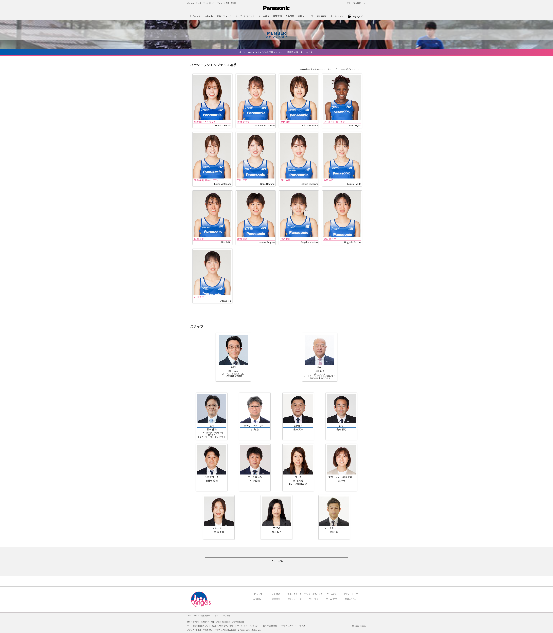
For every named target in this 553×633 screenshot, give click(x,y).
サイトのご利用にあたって (197, 626)
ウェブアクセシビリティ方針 (222, 626)
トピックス (257, 594)
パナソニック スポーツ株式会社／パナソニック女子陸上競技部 (211, 3)
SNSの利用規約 (238, 621)
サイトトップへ (276, 561)
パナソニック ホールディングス (293, 626)
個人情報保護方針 (270, 626)
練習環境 (276, 598)
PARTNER (313, 598)
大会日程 (257, 598)
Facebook (226, 621)
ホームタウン (332, 598)
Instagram (205, 621)
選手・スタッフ (294, 594)
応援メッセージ (294, 598)
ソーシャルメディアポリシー (248, 626)
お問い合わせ (351, 598)
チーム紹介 (332, 594)
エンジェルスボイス (313, 594)
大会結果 (276, 594)
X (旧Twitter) (216, 621)
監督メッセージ (351, 594)
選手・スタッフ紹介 (222, 615)
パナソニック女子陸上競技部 (198, 615)
